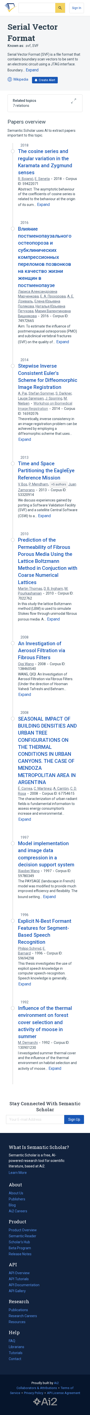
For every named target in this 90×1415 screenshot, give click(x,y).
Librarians (16, 1347)
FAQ (12, 1341)
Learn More (18, 1173)
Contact (15, 1359)
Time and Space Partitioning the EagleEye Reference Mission (46, 470)
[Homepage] (10, 8)
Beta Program (20, 1248)
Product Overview (23, 1230)
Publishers (17, 1199)
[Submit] (60, 8)
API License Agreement (63, 1393)
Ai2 (56, 1383)
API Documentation (24, 1285)
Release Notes (20, 1254)
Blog (14, 1205)
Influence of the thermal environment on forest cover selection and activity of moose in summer (45, 1022)
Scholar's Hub (19, 1242)
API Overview (19, 1273)
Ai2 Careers (18, 1211)
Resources (17, 1322)
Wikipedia (18, 79)
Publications (18, 1310)
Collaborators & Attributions (36, 1388)
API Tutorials (19, 1279)
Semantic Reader (22, 1236)
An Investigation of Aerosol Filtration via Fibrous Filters (41, 650)
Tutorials (15, 1353)
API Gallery (17, 1291)
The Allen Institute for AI (45, 1402)
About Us (16, 1193)
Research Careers (23, 1316)
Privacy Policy (33, 1393)
